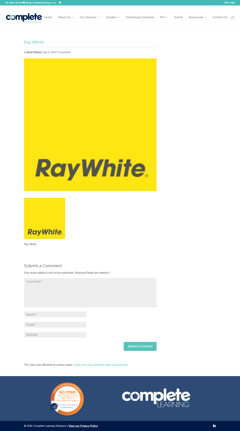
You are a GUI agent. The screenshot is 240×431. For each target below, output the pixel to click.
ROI (162, 17)
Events (178, 17)
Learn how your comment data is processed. (101, 364)
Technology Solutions (140, 17)
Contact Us (220, 17)
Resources (196, 17)
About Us (64, 17)
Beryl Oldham (34, 52)
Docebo (111, 17)
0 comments (64, 52)
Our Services (88, 17)
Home (48, 17)
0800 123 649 (15, 3)
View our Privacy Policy (83, 425)
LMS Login (229, 3)
